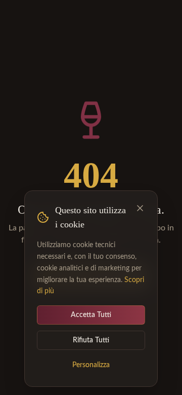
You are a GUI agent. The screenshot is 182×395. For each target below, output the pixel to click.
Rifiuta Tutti (91, 340)
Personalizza (91, 365)
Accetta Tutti (91, 315)
